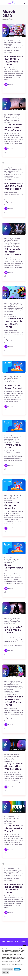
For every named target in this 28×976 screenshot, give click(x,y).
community (7, 169)
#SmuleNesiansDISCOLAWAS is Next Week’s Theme (13, 322)
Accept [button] (17, 969)
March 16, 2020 (8, 303)
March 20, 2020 (8, 238)
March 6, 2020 (8, 754)
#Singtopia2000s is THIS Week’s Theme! (13, 828)
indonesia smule (8, 42)
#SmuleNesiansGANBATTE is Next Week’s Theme (13, 60)
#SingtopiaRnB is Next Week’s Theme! (13, 630)
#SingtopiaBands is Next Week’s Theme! (13, 251)
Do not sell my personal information (12, 964)
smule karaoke (8, 50)
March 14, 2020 (8, 376)
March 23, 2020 (8, 168)
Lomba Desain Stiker (12, 446)
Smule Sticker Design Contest (13, 387)
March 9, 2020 (8, 681)
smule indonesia (8, 49)
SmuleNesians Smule (10, 54)
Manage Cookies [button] (7, 969)
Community (17, 41)
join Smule (17, 42)
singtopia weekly (8, 119)
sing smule (7, 47)
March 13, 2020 (8, 618)
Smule (13, 47)
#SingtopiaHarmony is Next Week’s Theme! (13, 127)
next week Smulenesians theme (13, 46)
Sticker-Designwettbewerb (13, 567)
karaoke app (7, 44)
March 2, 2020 (8, 817)
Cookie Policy (16, 957)
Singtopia (13, 117)
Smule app (19, 47)
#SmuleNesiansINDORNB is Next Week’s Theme (13, 186)
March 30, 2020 (8, 41)
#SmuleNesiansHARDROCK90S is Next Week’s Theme (13, 700)
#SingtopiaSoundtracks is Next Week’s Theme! (13, 766)
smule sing (16, 50)
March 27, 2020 (8, 114)
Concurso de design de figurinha (11, 505)
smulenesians (8, 52)
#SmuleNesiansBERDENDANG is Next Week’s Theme (13, 888)
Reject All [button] (5, 972)
